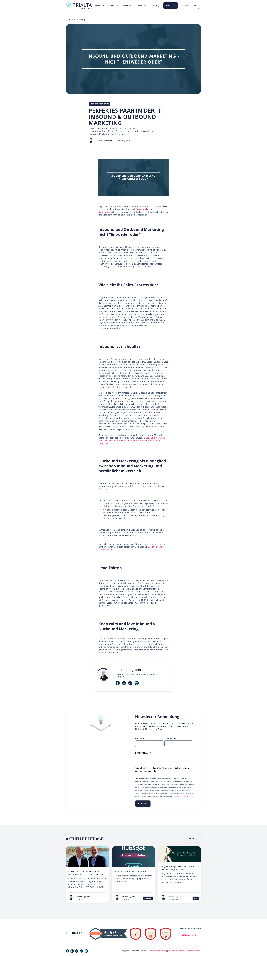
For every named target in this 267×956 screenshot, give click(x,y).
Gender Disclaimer (194, 951)
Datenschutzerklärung (182, 796)
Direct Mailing (143, 209)
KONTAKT (170, 5)
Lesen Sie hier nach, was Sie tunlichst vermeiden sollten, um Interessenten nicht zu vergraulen (131, 440)
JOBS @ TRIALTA (189, 5)
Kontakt (182, 951)
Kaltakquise (104, 212)
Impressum (172, 951)
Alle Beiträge (192, 838)
